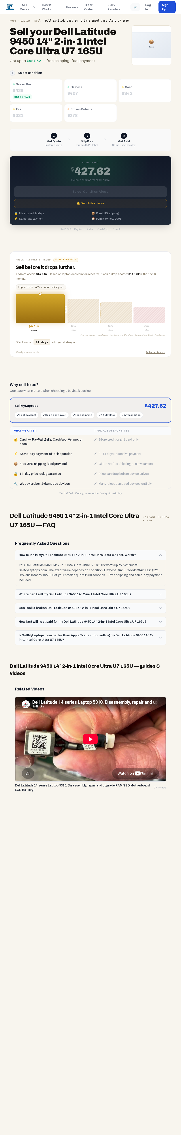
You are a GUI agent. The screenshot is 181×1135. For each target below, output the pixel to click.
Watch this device (90, 203)
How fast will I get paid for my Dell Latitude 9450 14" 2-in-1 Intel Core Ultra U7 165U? (82, 621)
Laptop (25, 20)
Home (13, 20)
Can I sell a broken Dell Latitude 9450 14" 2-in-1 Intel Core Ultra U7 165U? (74, 608)
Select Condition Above (90, 191)
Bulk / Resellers (114, 7)
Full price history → (155, 352)
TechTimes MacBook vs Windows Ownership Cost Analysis (130, 335)
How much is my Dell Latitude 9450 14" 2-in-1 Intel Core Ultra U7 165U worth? (77, 555)
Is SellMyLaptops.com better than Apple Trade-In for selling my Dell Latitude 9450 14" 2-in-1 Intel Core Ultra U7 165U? (86, 637)
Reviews (72, 7)
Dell (37, 20)
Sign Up (165, 7)
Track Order (88, 7)
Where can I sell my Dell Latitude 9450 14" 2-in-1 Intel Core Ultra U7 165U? (75, 594)
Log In (148, 7)
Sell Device (24, 7)
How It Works (46, 7)
